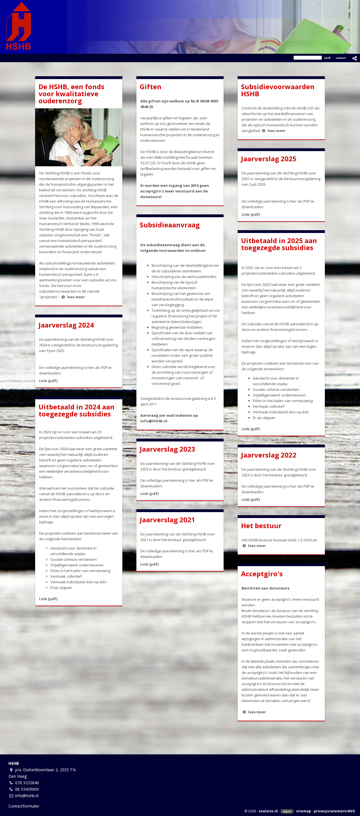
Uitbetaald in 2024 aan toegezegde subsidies (76, 410)
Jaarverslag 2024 (66, 324)
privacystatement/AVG (334, 811)
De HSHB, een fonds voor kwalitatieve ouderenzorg (71, 93)
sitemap (303, 811)
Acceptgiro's (262, 573)
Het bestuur (261, 525)
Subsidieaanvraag (170, 224)
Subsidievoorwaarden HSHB (277, 90)
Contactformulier (23, 806)
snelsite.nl (268, 811)
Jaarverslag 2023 (167, 448)
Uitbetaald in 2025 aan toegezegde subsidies (279, 244)
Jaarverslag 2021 (167, 519)
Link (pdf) (251, 214)
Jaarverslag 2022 (268, 454)
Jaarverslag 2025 (268, 158)
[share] (355, 58)
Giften (150, 86)
